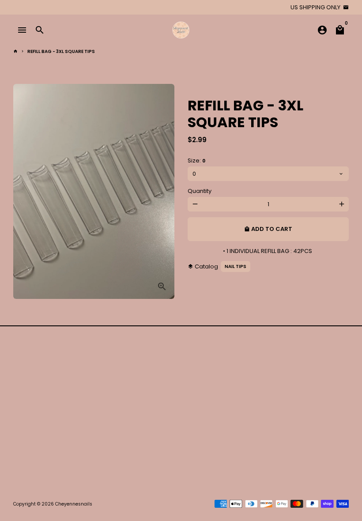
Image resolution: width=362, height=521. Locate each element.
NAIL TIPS (235, 266)
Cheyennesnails (73, 504)
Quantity (199, 191)
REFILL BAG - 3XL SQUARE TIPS (61, 51)
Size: (196, 160)
